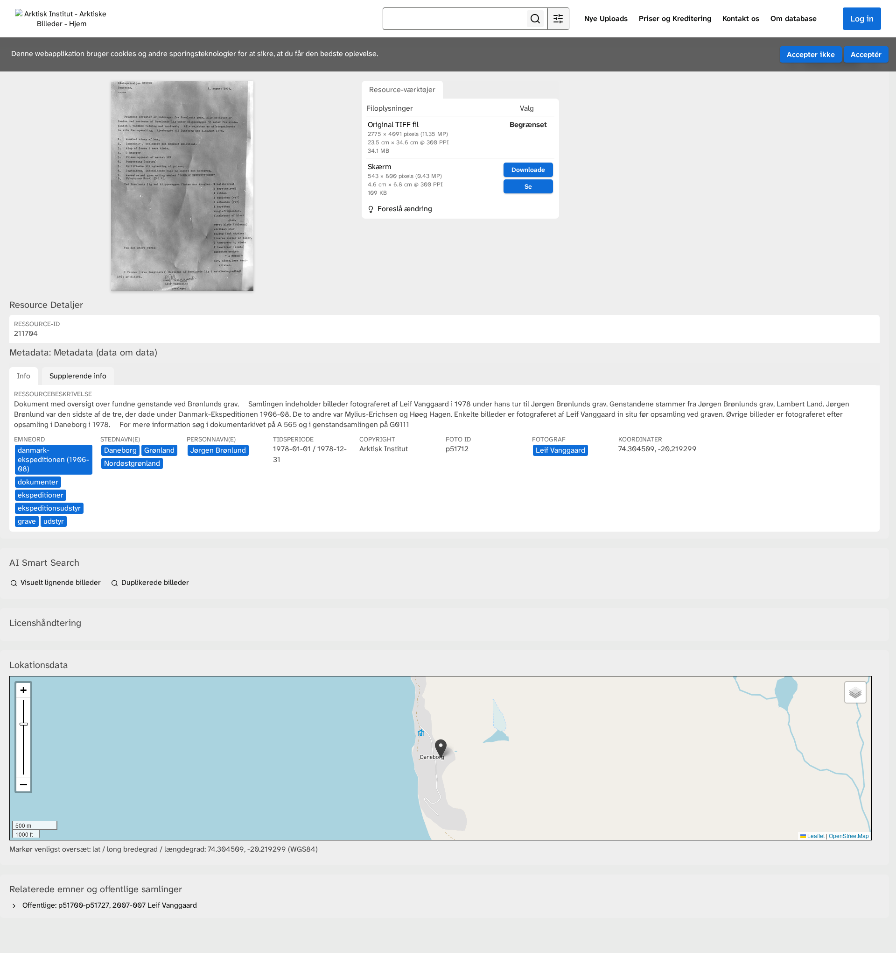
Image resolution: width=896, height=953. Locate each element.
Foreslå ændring (404, 208)
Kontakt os (740, 18)
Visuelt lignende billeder (61, 582)
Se (528, 186)
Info (23, 376)
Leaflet (815, 835)
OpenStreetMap (849, 835)
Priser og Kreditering (675, 18)
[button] (441, 748)
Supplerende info (77, 376)
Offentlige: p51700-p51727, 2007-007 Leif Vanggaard (108, 905)
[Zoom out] (23, 784)
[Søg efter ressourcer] (535, 18)
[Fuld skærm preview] (182, 186)
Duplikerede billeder (154, 582)
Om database (793, 18)
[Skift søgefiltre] (558, 18)
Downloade (528, 169)
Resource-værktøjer (402, 89)
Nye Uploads (606, 18)
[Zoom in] (23, 690)
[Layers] (855, 692)
